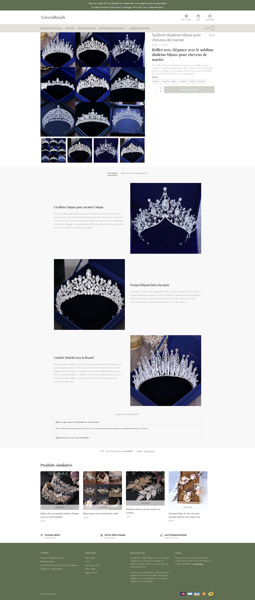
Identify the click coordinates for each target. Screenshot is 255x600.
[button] (161, 88)
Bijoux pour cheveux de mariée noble (101, 513)
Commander (209, 19)
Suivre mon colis (92, 565)
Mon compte (90, 569)
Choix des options (60, 526)
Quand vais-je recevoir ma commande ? (72, 437)
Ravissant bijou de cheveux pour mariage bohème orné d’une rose (184, 515)
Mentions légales (47, 561)
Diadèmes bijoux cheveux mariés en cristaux (143, 511)
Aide (198, 19)
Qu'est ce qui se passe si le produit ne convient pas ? (77, 422)
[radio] (156, 81)
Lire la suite (188, 526)
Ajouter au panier (189, 89)
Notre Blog (90, 558)
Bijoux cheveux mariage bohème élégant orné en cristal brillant (59, 515)
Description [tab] (112, 173)
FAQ (87, 561)
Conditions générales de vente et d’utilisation (59, 565)
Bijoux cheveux (149, 451)
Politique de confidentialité (51, 569)
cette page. (198, 564)
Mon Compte (186, 19)
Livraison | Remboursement (51, 558)
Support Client (91, 572)
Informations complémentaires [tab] (134, 173)
